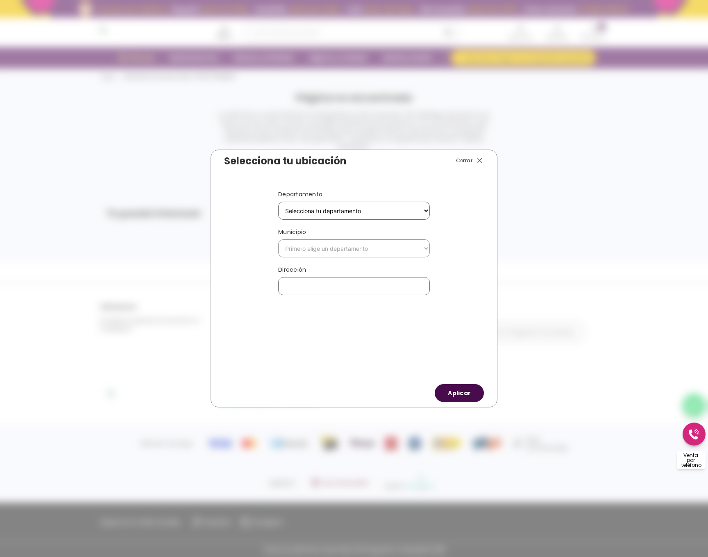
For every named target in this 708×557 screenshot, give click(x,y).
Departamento (300, 194)
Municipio (292, 232)
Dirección (292, 270)
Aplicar (459, 393)
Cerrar (464, 160)
